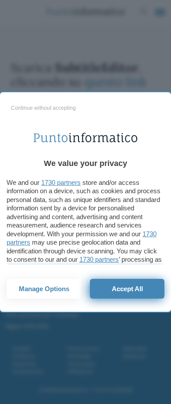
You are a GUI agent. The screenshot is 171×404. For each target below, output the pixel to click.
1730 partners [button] (61, 182)
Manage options (44, 288)
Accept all (127, 288)
